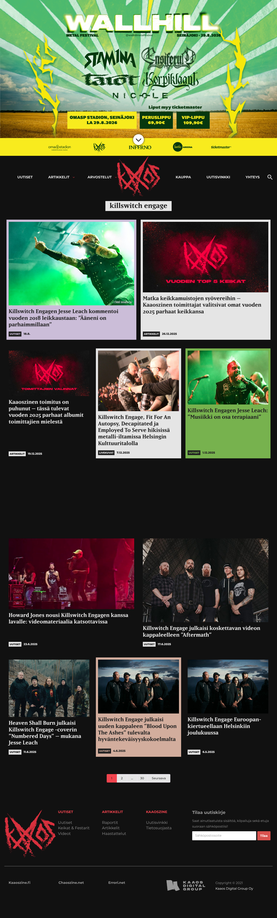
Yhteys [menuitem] (253, 177)
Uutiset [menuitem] (25, 177)
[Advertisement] (138, 497)
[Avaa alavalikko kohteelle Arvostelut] (116, 177)
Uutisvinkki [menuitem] (218, 177)
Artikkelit (111, 828)
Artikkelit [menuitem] (58, 177)
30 (142, 778)
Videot (64, 833)
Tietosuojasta (159, 828)
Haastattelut (114, 833)
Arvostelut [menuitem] (100, 177)
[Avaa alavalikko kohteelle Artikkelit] (74, 177)
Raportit (110, 822)
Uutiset (65, 822)
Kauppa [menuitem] (183, 177)
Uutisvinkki (157, 822)
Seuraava (159, 778)
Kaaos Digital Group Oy (234, 888)
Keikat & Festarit (74, 828)
